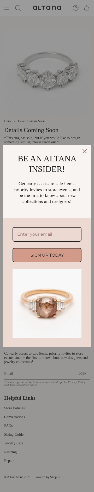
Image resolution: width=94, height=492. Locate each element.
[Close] (84, 151)
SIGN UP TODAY (47, 255)
